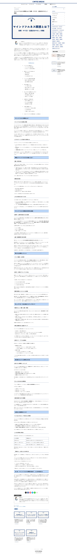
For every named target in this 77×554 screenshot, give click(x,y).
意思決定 (53, 39)
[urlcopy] (37, 492)
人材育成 (53, 33)
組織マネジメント (53, 4)
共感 (56, 35)
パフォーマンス (59, 28)
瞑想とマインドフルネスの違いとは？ (29, 71)
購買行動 (61, 46)
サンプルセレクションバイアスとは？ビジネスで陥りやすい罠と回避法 (61, 63)
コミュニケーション (24, 4)
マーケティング (31, 4)
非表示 (33, 62)
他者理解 (61, 33)
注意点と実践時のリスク (27, 106)
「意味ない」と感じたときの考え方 (29, 111)
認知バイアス (57, 46)
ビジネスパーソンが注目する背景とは (29, 68)
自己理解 (53, 44)
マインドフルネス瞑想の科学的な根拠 (29, 78)
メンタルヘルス (21, 506)
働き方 (53, 35)
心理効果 (60, 37)
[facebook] (28, 492)
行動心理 (61, 44)
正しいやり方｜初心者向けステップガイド (30, 91)
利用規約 (42, 549)
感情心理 (57, 39)
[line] (35, 492)
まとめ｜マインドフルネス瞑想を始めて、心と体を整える (32, 113)
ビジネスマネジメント (55, 30)
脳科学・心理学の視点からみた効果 (29, 80)
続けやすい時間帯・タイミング (28, 100)
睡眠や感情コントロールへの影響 (29, 89)
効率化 (61, 35)
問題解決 (53, 37)
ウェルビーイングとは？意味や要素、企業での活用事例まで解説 (30, 521)
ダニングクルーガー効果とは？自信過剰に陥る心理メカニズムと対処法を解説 (42, 521)
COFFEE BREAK (38, 551)
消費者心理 (53, 41)
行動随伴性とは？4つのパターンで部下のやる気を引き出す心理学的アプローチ (61, 70)
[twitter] (26, 492)
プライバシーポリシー (37, 549)
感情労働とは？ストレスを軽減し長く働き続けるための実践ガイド (31, 539)
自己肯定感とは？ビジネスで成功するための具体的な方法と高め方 (18, 521)
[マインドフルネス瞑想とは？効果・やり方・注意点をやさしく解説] (32, 492)
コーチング (60, 26)
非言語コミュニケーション (55, 48)
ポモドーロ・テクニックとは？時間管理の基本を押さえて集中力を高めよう (18, 539)
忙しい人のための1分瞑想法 (28, 102)
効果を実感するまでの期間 (28, 103)
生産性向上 (58, 41)
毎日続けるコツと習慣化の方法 (28, 99)
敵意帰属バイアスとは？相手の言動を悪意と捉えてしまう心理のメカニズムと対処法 (61, 55)
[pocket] (30, 492)
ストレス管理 (16, 506)
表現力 (53, 46)
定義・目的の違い (27, 72)
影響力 (57, 37)
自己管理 (57, 44)
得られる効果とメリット (27, 84)
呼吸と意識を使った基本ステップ (29, 94)
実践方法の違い (26, 74)
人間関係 (45, 4)
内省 (58, 35)
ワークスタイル (38, 4)
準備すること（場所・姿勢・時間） (29, 93)
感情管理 (24, 506)
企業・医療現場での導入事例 (28, 81)
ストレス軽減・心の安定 (27, 85)
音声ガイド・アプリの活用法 (28, 96)
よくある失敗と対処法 (27, 109)
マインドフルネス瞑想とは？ (28, 65)
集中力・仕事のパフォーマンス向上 (29, 87)
